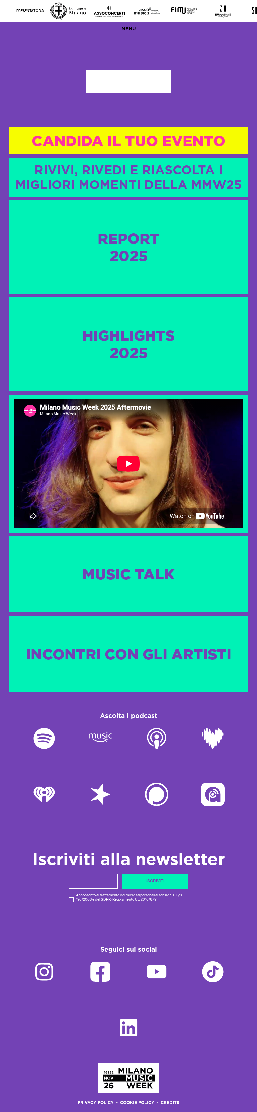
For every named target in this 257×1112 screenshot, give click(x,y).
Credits (170, 1102)
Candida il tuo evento (128, 141)
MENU (128, 28)
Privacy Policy (96, 1102)
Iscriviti (155, 881)
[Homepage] (128, 1078)
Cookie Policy (137, 1102)
